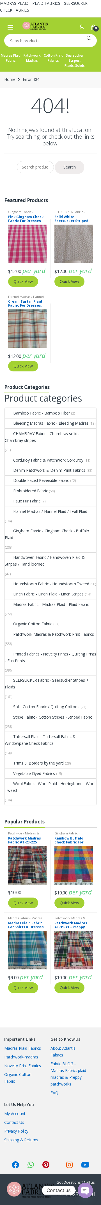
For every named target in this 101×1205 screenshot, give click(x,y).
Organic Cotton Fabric (32, 623)
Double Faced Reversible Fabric (41, 480)
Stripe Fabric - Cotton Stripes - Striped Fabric (52, 717)
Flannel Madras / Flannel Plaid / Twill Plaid (26, 298)
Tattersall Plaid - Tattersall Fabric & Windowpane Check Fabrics (40, 740)
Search (89, 40)
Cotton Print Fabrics (53, 58)
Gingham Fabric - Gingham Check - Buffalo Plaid (47, 534)
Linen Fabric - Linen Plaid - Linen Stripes (48, 594)
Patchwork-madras (21, 1057)
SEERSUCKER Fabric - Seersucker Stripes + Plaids (46, 683)
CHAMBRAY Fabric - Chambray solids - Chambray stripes (43, 437)
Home (9, 79)
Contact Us (14, 1122)
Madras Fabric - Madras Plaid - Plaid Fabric (51, 604)
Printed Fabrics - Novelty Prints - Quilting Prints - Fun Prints (50, 657)
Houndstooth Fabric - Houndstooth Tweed (51, 583)
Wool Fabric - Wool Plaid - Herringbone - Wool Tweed (50, 787)
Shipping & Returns (21, 1139)
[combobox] (42, 40)
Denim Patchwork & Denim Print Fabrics (49, 470)
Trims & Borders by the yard (38, 763)
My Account (15, 1113)
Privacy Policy (16, 1131)
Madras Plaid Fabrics (22, 1048)
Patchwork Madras (32, 58)
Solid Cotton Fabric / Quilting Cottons (46, 706)
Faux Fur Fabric (26, 501)
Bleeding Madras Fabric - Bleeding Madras (50, 423)
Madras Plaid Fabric (10, 58)
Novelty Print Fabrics (22, 1065)
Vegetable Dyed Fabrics (34, 773)
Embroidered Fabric (30, 490)
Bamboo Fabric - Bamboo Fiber (41, 413)
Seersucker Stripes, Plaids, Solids (74, 60)
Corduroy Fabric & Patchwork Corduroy (48, 460)
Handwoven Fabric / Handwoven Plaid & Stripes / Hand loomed (45, 561)
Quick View (23, 281)
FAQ (54, 1092)
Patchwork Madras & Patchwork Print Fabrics (53, 634)
